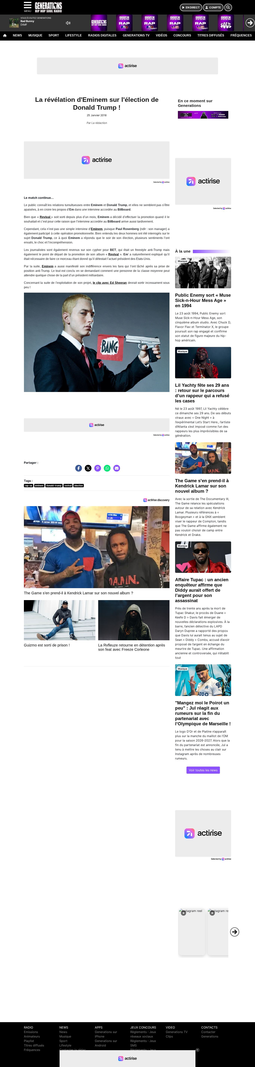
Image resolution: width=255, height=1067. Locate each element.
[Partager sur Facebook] (77, 470)
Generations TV (136, 35)
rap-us (28, 485)
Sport (54, 35)
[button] (192, 932)
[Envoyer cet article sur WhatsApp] (106, 470)
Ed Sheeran (118, 282)
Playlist (29, 1041)
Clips (169, 1036)
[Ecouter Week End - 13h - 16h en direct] (203, 114)
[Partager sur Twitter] (87, 470)
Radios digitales (102, 35)
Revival (113, 254)
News (17, 35)
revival (68, 485)
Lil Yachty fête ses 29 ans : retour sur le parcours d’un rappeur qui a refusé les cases (202, 393)
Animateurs (32, 1036)
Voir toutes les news (203, 770)
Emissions (31, 1032)
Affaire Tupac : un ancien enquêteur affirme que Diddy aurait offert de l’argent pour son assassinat (201, 590)
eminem (39, 485)
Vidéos (161, 35)
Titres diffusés (211, 35)
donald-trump (54, 485)
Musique (35, 35)
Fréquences (241, 35)
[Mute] (68, 23)
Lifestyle (73, 35)
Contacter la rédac (72, 1050)
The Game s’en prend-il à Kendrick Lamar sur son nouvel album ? (202, 486)
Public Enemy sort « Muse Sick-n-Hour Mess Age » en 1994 (203, 300)
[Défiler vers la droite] (234, 931)
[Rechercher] (228, 7)
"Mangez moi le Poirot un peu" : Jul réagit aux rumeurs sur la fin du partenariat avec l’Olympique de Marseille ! (203, 713)
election (78, 485)
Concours (182, 35)
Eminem (47, 266)
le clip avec (101, 282)
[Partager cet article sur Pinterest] (96, 470)
